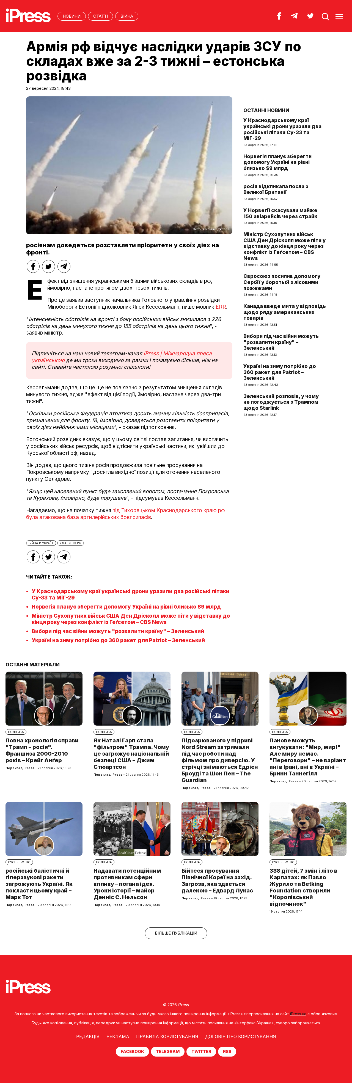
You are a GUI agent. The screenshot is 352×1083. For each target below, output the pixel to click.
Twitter (201, 1051)
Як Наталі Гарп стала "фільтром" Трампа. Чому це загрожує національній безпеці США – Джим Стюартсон (131, 753)
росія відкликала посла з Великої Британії (275, 189)
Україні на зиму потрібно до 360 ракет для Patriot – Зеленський (118, 640)
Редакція (88, 1036)
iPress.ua (298, 1013)
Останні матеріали (33, 664)
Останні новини (266, 110)
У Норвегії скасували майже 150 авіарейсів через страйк (280, 213)
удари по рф (70, 543)
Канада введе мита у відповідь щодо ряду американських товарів (284, 312)
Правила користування (167, 1036)
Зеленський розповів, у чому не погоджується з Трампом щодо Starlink (281, 402)
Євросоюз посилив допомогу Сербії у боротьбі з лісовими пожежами (281, 282)
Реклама (117, 1036)
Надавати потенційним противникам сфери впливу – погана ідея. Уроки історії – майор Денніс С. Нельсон (127, 883)
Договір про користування (240, 1036)
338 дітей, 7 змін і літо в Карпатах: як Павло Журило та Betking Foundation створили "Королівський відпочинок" (303, 887)
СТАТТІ (100, 16)
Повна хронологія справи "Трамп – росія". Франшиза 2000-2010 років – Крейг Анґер (42, 750)
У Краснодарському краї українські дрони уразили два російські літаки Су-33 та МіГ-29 (282, 129)
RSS (227, 1051)
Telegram (168, 1051)
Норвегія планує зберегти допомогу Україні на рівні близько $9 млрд (126, 607)
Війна (126, 16)
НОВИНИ (72, 16)
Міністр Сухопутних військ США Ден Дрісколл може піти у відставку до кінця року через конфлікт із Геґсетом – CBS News (131, 619)
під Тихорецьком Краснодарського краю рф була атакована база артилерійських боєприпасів (125, 513)
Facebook (132, 1051)
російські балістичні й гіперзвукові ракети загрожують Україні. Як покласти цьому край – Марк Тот (39, 883)
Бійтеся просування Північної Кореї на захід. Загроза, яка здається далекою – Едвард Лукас (217, 880)
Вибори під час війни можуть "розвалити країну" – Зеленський (118, 631)
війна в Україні (41, 543)
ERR (221, 307)
